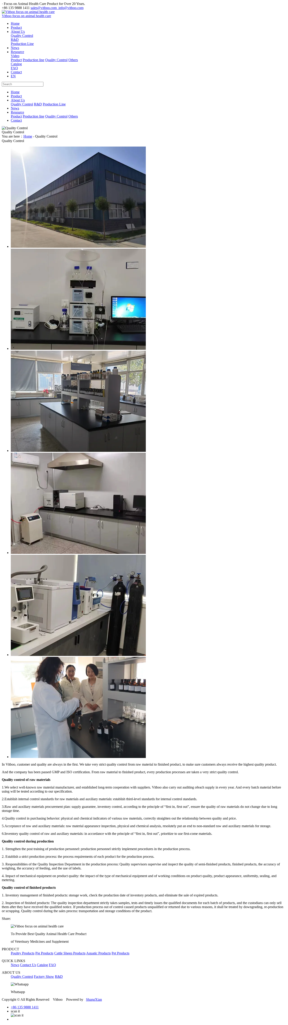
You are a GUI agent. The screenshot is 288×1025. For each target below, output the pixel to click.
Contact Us (28, 965)
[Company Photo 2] (78, 553)
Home (15, 23)
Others (73, 60)
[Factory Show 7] (78, 246)
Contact (16, 72)
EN (13, 76)
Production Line (22, 44)
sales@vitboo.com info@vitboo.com (57, 8)
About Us (18, 31)
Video (15, 56)
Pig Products (44, 953)
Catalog (16, 64)
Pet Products (120, 953)
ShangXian (94, 999)
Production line (33, 60)
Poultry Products (22, 953)
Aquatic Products (98, 953)
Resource (17, 52)
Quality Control (22, 36)
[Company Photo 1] (78, 655)
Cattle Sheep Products (70, 953)
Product (16, 27)
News (15, 48)
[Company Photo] (78, 757)
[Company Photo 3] (78, 450)
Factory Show (44, 976)
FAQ (14, 68)
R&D (15, 40)
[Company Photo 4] (78, 348)
